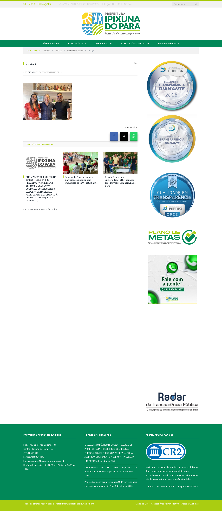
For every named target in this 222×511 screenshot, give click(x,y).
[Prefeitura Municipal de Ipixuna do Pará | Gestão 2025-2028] (111, 23)
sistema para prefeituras (185, 467)
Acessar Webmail (190, 503)
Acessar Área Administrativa (165, 503)
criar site (165, 467)
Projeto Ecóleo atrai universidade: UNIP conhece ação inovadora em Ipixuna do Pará (120, 181)
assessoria (168, 471)
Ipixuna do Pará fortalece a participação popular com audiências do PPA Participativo (96, 4)
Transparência (167, 43)
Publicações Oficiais (133, 43)
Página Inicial (50, 43)
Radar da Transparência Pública (182, 486)
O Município (75, 43)
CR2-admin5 (33, 72)
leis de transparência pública (160, 479)
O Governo (101, 43)
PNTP (159, 486)
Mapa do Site (142, 503)
